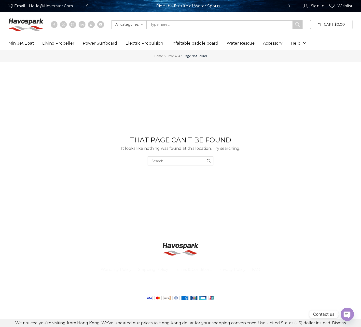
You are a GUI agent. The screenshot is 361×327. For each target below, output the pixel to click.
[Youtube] (100, 24)
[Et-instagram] (207, 285)
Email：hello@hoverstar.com (43, 6)
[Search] (297, 25)
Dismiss (339, 323)
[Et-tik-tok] (194, 285)
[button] (87, 6)
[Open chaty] (347, 314)
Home (158, 56)
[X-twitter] (167, 285)
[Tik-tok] (91, 24)
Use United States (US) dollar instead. (294, 323)
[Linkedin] (82, 24)
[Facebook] (54, 24)
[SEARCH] (208, 160)
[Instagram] (72, 24)
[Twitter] (63, 24)
